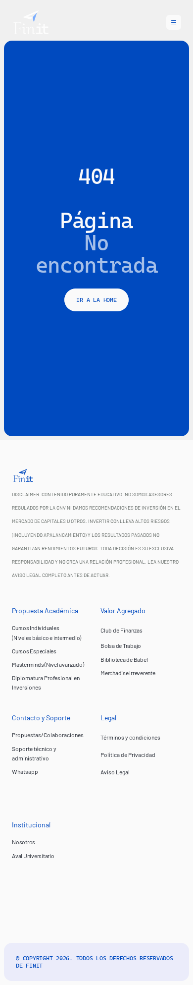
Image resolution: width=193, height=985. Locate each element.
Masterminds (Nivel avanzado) (48, 664)
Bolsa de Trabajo (120, 645)
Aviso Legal (115, 771)
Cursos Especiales (34, 650)
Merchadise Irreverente (127, 672)
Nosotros (23, 841)
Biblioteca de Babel (123, 659)
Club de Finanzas (121, 630)
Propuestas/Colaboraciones (48, 734)
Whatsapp (25, 771)
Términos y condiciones (130, 737)
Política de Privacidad (127, 754)
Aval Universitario (33, 855)
